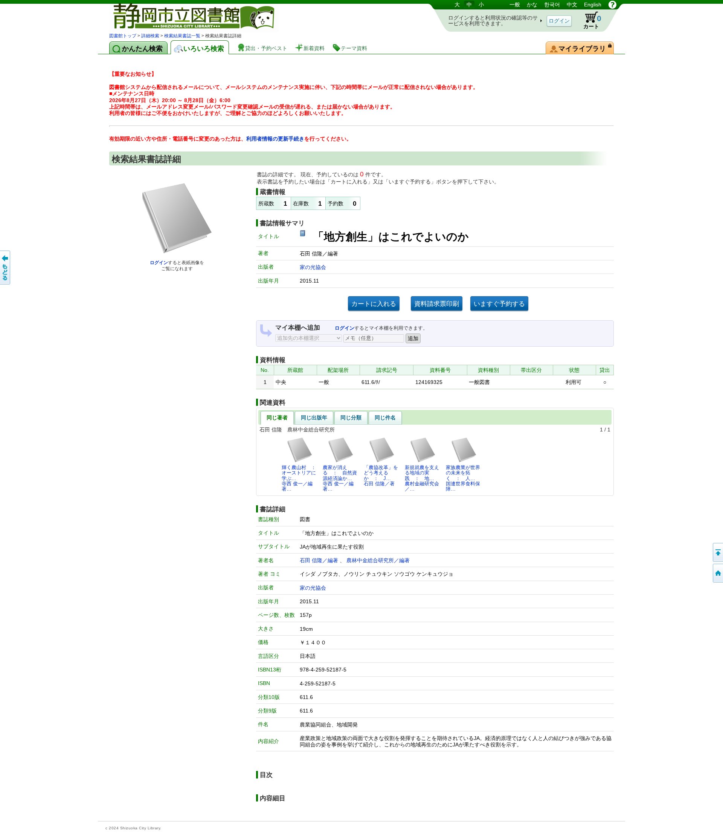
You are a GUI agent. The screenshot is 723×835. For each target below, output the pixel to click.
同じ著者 (277, 417)
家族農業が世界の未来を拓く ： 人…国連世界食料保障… (463, 478)
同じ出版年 (314, 417)
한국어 (552, 5)
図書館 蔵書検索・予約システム (188, 16)
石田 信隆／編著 (319, 560)
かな (532, 5)
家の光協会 (313, 267)
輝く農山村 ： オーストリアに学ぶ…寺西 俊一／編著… (301, 478)
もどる (5, 267)
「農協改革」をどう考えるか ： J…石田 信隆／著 (381, 475)
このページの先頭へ (717, 552)
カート (592, 21)
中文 (572, 5)
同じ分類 (351, 417)
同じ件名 (385, 417)
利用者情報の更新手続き (275, 139)
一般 (514, 5)
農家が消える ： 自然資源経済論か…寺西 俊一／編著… (340, 478)
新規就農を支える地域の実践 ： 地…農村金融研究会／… (422, 478)
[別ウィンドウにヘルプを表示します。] (612, 4)
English (592, 5)
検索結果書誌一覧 (182, 35)
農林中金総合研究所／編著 (378, 560)
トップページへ (717, 573)
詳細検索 (150, 35)
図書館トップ (122, 35)
